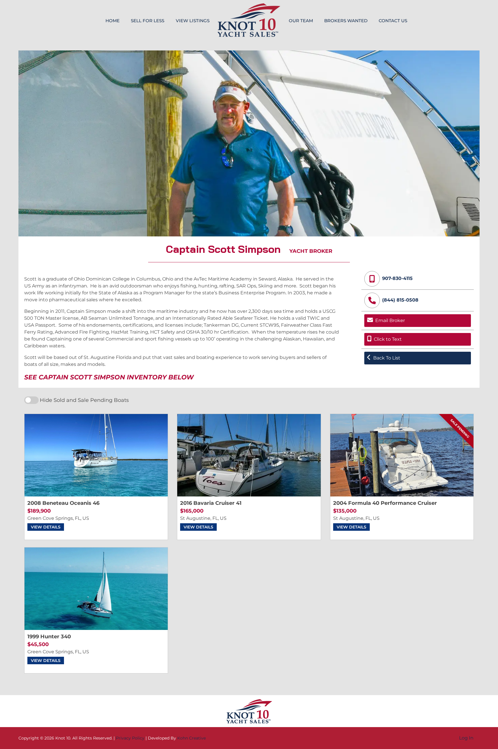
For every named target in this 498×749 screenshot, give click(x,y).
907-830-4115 (397, 278)
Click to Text (388, 339)
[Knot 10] (249, 20)
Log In (466, 738)
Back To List (386, 358)
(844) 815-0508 (400, 300)
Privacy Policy (130, 738)
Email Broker (390, 320)
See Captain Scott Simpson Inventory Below (109, 377)
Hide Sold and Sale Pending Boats (84, 400)
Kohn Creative (191, 738)
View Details (46, 527)
